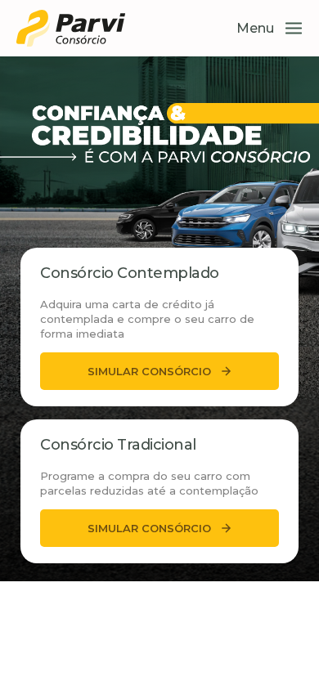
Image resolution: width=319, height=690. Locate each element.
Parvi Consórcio (71, 28)
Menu (255, 28)
